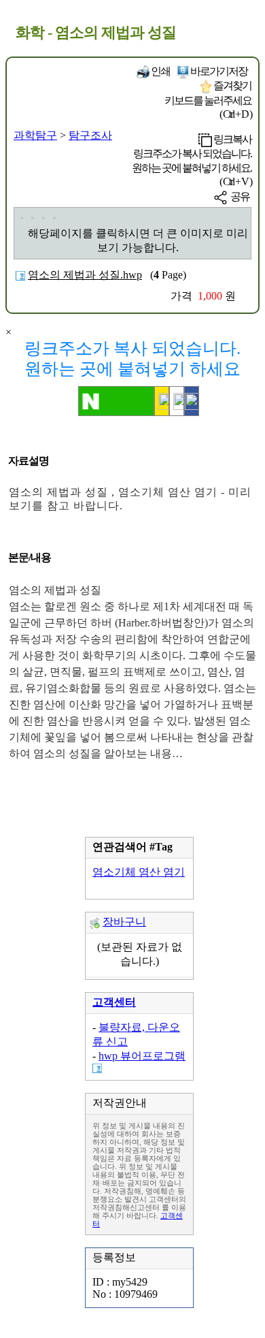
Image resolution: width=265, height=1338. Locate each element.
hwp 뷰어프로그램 (142, 1056)
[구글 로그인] (176, 401)
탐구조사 (90, 135)
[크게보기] (21, 218)
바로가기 (218, 71)
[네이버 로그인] (116, 401)
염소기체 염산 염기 (138, 872)
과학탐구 (35, 135)
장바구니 (124, 921)
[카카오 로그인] (161, 401)
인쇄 (159, 71)
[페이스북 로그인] (191, 401)
